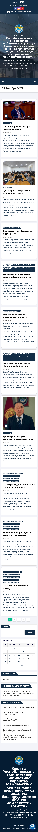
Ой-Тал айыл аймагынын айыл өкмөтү (16, 725)
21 (10, 658)
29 (14, 662)
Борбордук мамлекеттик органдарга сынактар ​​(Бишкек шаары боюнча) (17, 265)
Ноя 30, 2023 (8, 132)
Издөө (5, 626)
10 (23, 652)
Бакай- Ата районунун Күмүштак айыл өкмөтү (19, 707)
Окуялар (6, 679)
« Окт (16, 665)
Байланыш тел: (6, 828)
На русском (13, 5)
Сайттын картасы (22, 5)
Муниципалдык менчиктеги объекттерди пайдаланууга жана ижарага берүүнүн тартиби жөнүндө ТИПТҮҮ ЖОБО (19, 693)
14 (10, 655)
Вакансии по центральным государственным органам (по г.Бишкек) (18, 270)
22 (14, 658)
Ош (4, 473)
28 (10, 662)
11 (28, 652)
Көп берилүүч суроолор (18, 828)
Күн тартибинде (7, 123)
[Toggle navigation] (35, 81)
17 (23, 655)
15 (14, 655)
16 (19, 655)
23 (19, 658)
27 (5, 662)
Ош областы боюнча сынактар (14, 473)
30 (19, 662)
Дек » (21, 665)
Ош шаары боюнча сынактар (10, 478)
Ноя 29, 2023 (8, 320)
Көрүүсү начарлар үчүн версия (20, 11)
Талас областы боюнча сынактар (12, 227)
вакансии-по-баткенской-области (12, 311)
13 (5, 655)
